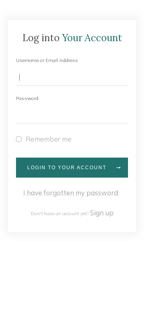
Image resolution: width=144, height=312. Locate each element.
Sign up (102, 212)
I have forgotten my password (71, 192)
